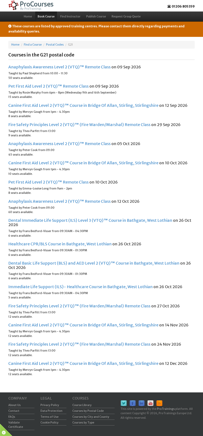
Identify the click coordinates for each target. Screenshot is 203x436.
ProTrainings (166, 409)
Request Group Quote (126, 16)
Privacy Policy (49, 405)
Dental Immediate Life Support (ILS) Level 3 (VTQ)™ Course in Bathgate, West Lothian (90, 220)
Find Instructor (70, 16)
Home (28, 16)
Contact (13, 411)
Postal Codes (55, 44)
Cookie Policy (49, 422)
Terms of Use (49, 417)
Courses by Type (83, 422)
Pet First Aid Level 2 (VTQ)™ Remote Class (48, 86)
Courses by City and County (90, 417)
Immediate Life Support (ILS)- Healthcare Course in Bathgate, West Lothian (80, 286)
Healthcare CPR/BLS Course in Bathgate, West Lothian (60, 243)
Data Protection (51, 411)
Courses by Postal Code (88, 411)
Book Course (46, 16)
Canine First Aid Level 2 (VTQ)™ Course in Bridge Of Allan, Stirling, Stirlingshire (83, 105)
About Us (14, 405)
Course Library (82, 405)
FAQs (11, 417)
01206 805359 (183, 6)
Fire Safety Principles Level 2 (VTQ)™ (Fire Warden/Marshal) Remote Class (79, 124)
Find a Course (33, 44)
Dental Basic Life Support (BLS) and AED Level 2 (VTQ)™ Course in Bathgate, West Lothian (93, 263)
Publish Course (96, 16)
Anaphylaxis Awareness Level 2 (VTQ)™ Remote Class (59, 66)
